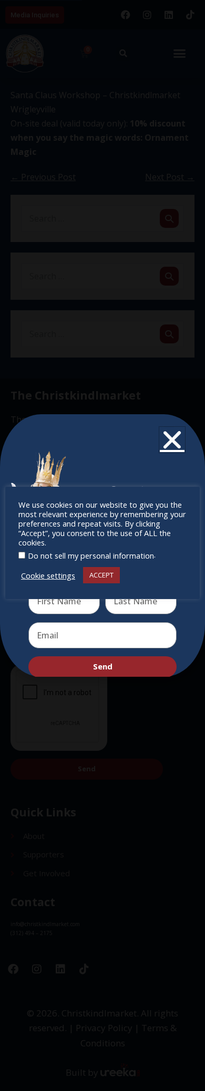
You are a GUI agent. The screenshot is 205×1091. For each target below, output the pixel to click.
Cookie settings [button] (48, 575)
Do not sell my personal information (91, 555)
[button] (172, 439)
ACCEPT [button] (101, 575)
